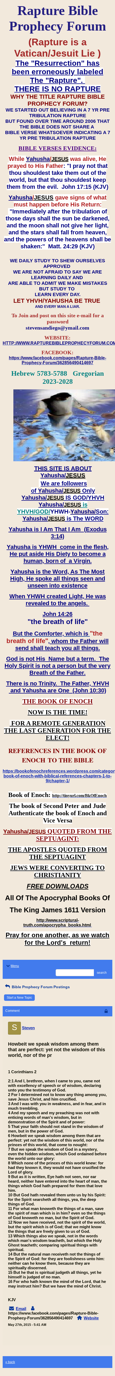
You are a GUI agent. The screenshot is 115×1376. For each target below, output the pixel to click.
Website (91, 1318)
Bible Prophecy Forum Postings (40, 987)
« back (10, 1362)
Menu (15, 966)
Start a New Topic (19, 997)
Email (21, 1308)
